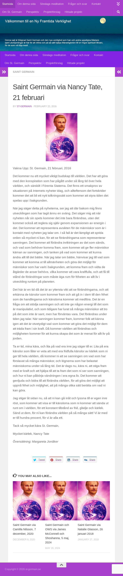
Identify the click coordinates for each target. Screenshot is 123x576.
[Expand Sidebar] (4, 72)
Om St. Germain (12, 11)
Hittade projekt (73, 11)
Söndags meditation (52, 3)
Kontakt (96, 3)
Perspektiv (32, 11)
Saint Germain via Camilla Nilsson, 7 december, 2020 (24, 529)
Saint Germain (23, 71)
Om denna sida (26, 3)
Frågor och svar (77, 3)
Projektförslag (52, 11)
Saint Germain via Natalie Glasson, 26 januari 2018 (90, 529)
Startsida (7, 3)
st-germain (24, 106)
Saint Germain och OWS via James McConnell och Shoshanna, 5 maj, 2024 (57, 533)
